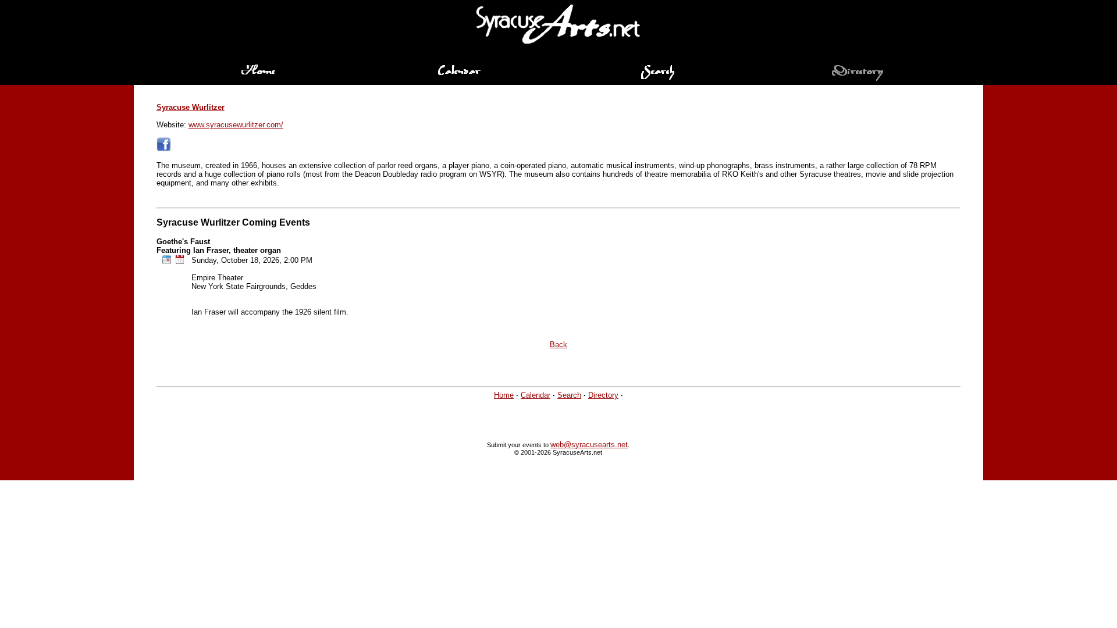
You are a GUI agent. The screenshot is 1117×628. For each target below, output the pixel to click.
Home (504, 395)
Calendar (535, 395)
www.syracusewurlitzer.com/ (235, 124)
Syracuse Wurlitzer (190, 107)
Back (558, 344)
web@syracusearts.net (589, 444)
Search (569, 395)
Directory (603, 395)
